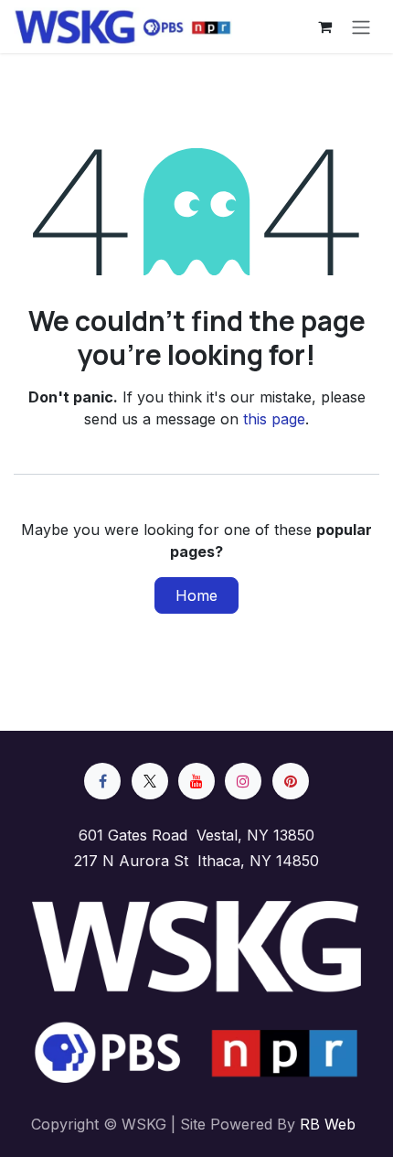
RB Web (328, 1124)
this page (274, 419)
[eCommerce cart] (324, 26)
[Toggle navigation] (361, 26)
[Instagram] (243, 781)
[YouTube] (196, 781)
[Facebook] (102, 781)
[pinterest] (290, 781)
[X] (150, 781)
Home (196, 595)
